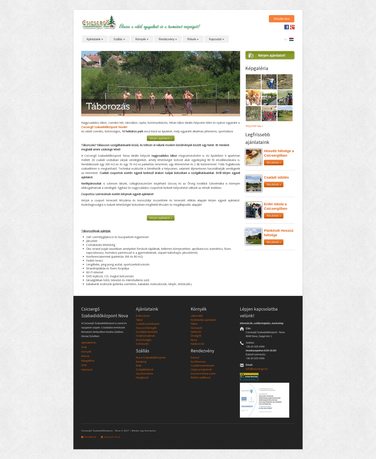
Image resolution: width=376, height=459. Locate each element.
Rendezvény (167, 39)
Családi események (147, 323)
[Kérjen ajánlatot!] (270, 56)
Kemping (141, 361)
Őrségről (196, 335)
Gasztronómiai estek (203, 373)
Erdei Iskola (143, 315)
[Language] (289, 39)
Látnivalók (197, 315)
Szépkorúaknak (145, 335)
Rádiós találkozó (201, 377)
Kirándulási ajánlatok (203, 320)
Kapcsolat (215, 39)
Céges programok (201, 369)
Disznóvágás (143, 340)
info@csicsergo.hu (257, 369)
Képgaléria (87, 360)
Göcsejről (196, 328)
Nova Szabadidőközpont (150, 357)
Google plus (111, 437)
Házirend (86, 369)
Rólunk (192, 39)
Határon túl (197, 343)
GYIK (84, 365)
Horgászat (142, 377)
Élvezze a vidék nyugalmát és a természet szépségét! (159, 26)
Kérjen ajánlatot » (160, 138)
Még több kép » (254, 126)
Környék (141, 39)
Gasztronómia (144, 373)
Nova (194, 340)
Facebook (89, 437)
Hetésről (196, 332)
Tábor (139, 320)
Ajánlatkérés (88, 342)
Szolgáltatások (145, 369)
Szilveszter (142, 343)
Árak (84, 347)
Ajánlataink (94, 39)
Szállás (118, 39)
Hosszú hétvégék (146, 328)
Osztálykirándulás (147, 332)
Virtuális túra (281, 19)
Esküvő (195, 357)
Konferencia (198, 361)
